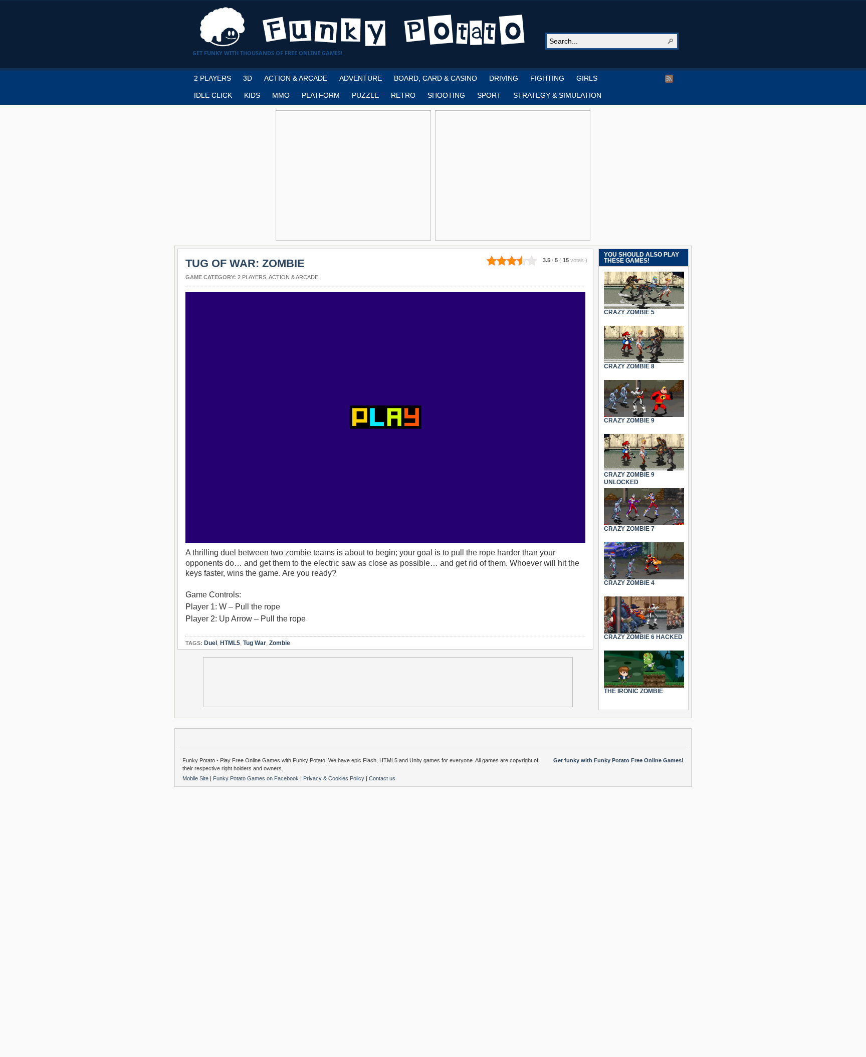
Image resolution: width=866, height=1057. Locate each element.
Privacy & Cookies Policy (334, 778)
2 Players (252, 277)
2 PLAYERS (212, 78)
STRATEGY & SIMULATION (557, 95)
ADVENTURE (360, 78)
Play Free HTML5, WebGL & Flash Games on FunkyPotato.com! (362, 27)
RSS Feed (669, 79)
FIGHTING (547, 78)
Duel (210, 643)
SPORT (489, 95)
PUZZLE (365, 95)
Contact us (382, 778)
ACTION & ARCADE (295, 78)
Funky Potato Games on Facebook (256, 778)
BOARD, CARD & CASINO (435, 78)
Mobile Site (196, 778)
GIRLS (586, 78)
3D (247, 78)
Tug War (254, 643)
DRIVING (503, 78)
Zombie (279, 643)
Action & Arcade (293, 277)
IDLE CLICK (213, 95)
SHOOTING (446, 95)
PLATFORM (321, 95)
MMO (281, 95)
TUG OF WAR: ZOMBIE (245, 263)
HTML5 (230, 643)
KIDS (252, 95)
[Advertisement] (353, 175)
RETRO (403, 95)
